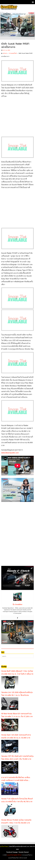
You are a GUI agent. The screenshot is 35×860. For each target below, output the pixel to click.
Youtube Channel (24, 852)
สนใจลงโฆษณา (4, 846)
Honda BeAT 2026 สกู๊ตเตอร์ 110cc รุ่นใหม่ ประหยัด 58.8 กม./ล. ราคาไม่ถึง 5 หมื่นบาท (17, 672)
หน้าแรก (5, 53)
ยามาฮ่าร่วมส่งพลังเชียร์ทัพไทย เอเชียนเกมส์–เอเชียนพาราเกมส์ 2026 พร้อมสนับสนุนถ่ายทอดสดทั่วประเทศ (15, 779)
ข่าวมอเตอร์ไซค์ (13, 53)
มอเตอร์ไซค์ (10, 855)
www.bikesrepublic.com (10, 452)
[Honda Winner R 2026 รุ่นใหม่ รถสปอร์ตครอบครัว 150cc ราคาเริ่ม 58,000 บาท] (9, 831)
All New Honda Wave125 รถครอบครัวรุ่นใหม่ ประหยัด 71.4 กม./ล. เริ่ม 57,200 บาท (17, 715)
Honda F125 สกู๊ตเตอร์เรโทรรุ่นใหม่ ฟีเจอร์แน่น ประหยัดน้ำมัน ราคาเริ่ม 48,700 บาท (17, 800)
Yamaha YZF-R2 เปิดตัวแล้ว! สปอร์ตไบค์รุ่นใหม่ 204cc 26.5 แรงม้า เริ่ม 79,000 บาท (17, 757)
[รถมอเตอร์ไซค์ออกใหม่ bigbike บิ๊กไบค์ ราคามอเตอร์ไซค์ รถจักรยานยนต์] (9, 7)
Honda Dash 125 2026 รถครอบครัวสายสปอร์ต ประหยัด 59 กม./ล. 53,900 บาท (16, 736)
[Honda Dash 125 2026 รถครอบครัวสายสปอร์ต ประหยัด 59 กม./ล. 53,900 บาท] (9, 746)
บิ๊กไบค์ (19, 855)
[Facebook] (17, 618)
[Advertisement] (17, 116)
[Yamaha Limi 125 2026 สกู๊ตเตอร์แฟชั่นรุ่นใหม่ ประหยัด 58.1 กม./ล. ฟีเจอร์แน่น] (9, 703)
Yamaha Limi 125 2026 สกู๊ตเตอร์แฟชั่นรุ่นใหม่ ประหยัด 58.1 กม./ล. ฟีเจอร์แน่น (17, 693)
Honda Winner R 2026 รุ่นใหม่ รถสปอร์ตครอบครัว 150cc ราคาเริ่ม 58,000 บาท (16, 821)
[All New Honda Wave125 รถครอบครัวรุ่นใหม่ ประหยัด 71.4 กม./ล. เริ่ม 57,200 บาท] (9, 725)
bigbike (15, 855)
